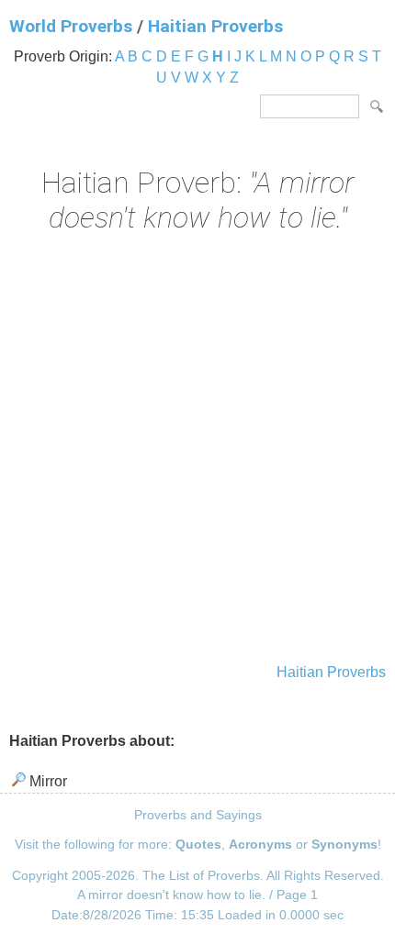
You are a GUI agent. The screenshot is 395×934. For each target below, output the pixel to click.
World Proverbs (70, 26)
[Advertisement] (197, 450)
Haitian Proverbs (215, 26)
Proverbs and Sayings (198, 814)
